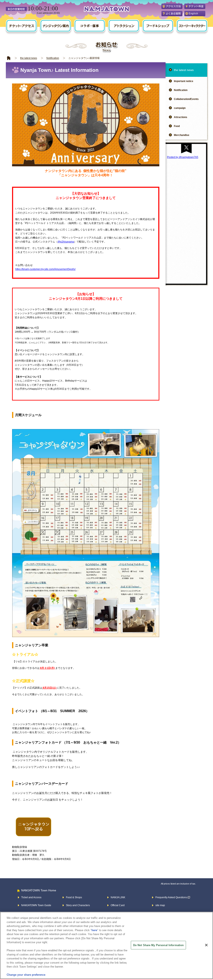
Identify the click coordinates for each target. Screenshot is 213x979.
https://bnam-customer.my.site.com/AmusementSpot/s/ (45, 269)
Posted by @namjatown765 (182, 157)
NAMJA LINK (118, 897)
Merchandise (181, 135)
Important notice (183, 81)
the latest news (28, 58)
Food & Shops (74, 897)
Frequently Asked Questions (171, 897)
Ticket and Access (31, 897)
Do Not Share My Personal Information (158, 945)
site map (160, 905)
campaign (180, 108)
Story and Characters (78, 905)
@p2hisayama (66, 241)
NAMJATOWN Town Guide (36, 905)
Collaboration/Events (186, 99)
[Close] (206, 945)
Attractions (180, 117)
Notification (52, 58)
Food (177, 126)
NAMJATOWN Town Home (38, 890)
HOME (9, 58)
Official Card (118, 905)
